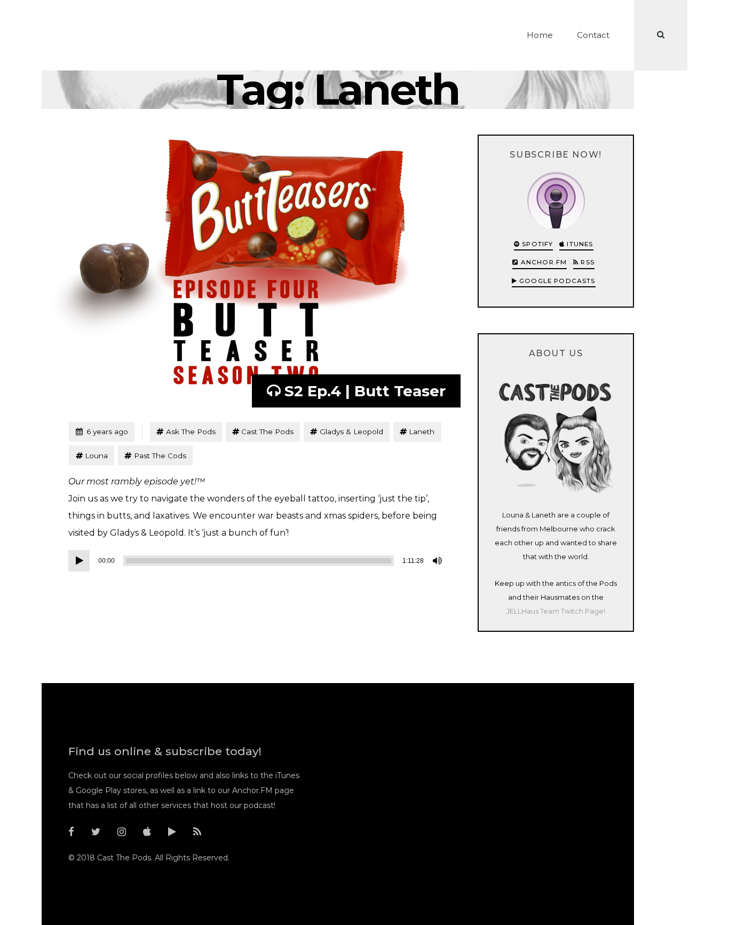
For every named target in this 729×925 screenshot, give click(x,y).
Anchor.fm (543, 262)
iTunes (579, 244)
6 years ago (101, 431)
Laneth (421, 431)
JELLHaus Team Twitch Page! (555, 611)
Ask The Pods (191, 431)
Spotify (536, 244)
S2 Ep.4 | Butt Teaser (365, 391)
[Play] (79, 560)
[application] (257, 560)
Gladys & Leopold (351, 431)
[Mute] (438, 560)
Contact (593, 35)
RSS (587, 262)
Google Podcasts (556, 281)
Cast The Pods (267, 431)
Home (540, 35)
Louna (96, 455)
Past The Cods (160, 455)
